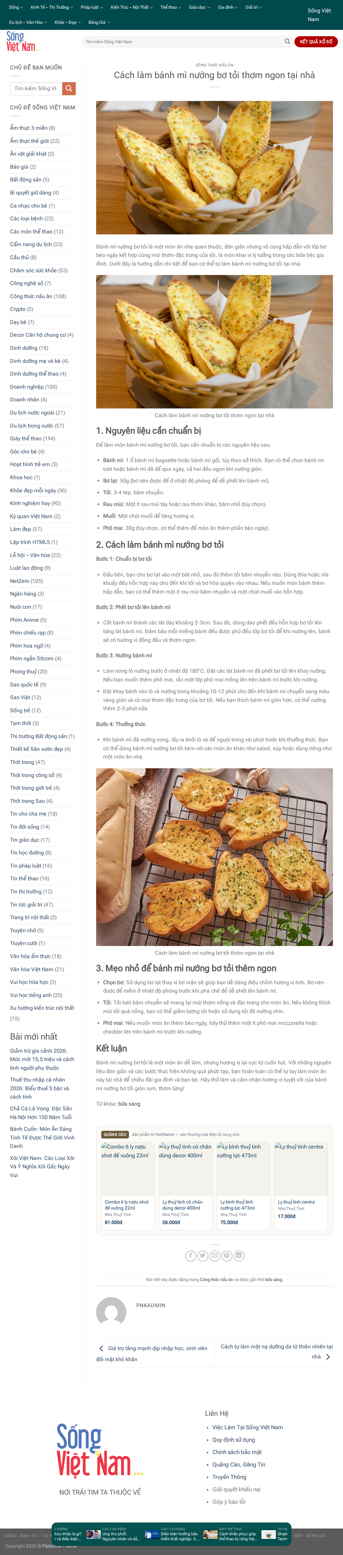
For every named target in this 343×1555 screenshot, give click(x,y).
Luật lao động (26, 568)
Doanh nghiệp (27, 387)
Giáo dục (197, 7)
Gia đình (225, 7)
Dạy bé (18, 322)
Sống (14, 7)
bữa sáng (129, 1104)
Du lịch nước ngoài (32, 412)
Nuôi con (20, 607)
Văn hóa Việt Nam (31, 969)
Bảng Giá (97, 22)
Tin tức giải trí (26, 904)
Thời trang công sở (32, 775)
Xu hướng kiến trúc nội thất (42, 1008)
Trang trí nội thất (29, 917)
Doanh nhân (24, 399)
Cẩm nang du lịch (31, 244)
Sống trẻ (20, 710)
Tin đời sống (24, 827)
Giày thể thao (26, 438)
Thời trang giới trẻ (31, 788)
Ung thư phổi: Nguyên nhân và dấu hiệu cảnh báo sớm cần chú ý (108, 1537)
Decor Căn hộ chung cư (38, 335)
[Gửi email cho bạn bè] (214, 1256)
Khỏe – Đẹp (65, 22)
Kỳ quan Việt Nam (31, 516)
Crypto (17, 309)
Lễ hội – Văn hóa (30, 555)
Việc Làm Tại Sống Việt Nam (247, 1427)
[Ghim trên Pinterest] (226, 1256)
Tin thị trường (26, 891)
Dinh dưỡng (24, 348)
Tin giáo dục (24, 840)
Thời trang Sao (27, 801)
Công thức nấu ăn (31, 296)
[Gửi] (287, 42)
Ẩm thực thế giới (29, 141)
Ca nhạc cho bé (28, 206)
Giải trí (252, 7)
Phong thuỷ (23, 671)
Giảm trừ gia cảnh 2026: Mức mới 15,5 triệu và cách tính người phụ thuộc (42, 1059)
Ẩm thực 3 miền (29, 128)
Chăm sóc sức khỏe (33, 270)
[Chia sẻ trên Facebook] (190, 1256)
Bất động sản (26, 179)
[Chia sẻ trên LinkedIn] (239, 1256)
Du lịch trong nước (31, 426)
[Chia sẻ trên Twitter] (202, 1256)
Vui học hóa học (29, 982)
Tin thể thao (24, 878)
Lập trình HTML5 (30, 542)
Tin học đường (27, 852)
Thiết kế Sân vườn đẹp (36, 749)
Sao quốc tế (24, 684)
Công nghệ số (26, 283)
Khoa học (21, 477)
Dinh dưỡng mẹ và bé (35, 361)
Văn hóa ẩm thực (30, 956)
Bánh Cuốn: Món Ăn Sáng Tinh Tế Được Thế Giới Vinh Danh (42, 1137)
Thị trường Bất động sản (38, 736)
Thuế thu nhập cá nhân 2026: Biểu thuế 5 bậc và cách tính (39, 1088)
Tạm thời (20, 723)
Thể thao (168, 7)
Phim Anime (24, 620)
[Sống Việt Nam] (38, 41)
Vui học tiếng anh (31, 995)
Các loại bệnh (26, 218)
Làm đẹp (20, 529)
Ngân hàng (23, 594)
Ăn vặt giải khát (28, 154)
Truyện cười (23, 943)
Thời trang (22, 762)
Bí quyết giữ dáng (30, 192)
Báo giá (19, 167)
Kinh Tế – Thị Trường (50, 7)
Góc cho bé (23, 451)
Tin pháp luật (25, 866)
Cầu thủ (19, 257)
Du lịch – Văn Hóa (26, 22)
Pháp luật (89, 7)
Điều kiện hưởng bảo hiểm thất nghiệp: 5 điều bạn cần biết (166, 1537)
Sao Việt (20, 697)
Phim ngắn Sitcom (32, 658)
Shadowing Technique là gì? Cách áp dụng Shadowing (284, 1537)
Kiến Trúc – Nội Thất (129, 7)
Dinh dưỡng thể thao (34, 374)
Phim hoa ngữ (26, 646)
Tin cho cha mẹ (28, 814)
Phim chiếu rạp (28, 632)
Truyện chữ (23, 930)
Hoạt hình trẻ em (30, 464)
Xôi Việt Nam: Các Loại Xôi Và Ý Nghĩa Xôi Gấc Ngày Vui (42, 1166)
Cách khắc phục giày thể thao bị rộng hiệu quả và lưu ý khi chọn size (225, 1537)
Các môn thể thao (31, 231)
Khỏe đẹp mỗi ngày (33, 490)
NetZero (19, 581)
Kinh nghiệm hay (30, 503)
